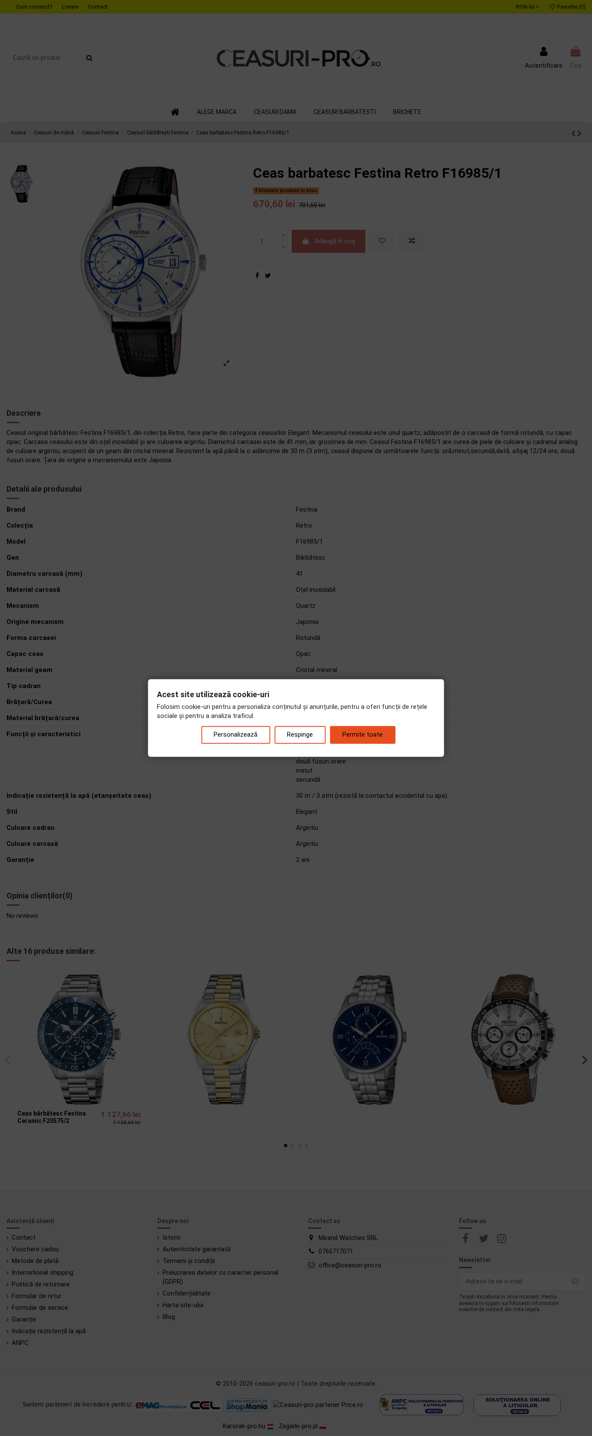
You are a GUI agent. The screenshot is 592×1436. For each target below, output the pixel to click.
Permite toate (362, 735)
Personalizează (235, 735)
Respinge (300, 735)
